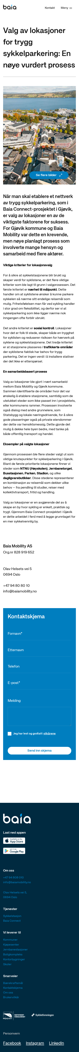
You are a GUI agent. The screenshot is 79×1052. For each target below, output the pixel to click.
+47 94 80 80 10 (16, 586)
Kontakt (50, 8)
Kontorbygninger (14, 959)
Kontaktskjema (13, 988)
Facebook (12, 1043)
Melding (14, 701)
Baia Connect (12, 920)
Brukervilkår (11, 997)
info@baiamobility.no (20, 591)
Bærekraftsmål (13, 983)
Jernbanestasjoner (15, 949)
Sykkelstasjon (12, 916)
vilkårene (49, 733)
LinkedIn (56, 1043)
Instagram (35, 1043)
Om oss (8, 992)
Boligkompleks (12, 954)
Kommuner (10, 939)
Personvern (11, 1033)
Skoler (7, 964)
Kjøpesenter (11, 944)
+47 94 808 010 (13, 877)
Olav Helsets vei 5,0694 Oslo (15, 895)
